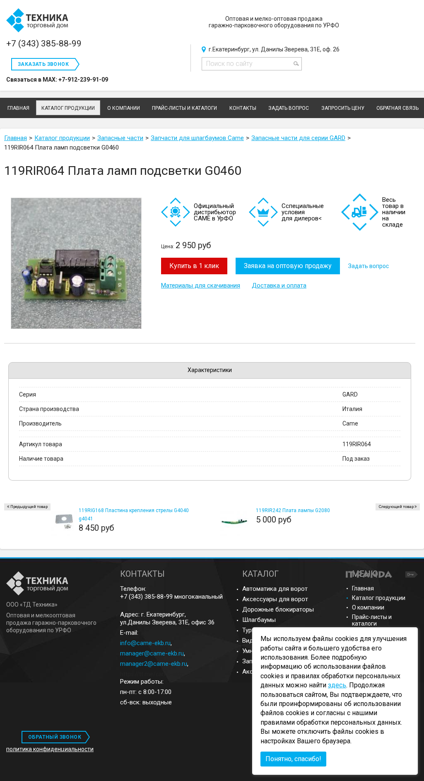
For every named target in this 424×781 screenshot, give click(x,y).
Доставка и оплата (279, 285)
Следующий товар (396, 506)
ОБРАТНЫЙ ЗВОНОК (54, 737)
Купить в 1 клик (194, 266)
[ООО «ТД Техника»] (37, 20)
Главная (363, 588)
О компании (368, 607)
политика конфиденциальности (50, 749)
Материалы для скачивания (200, 285)
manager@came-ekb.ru (152, 653)
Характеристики (210, 370)
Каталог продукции (68, 108)
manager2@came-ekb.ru (153, 663)
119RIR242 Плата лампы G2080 (293, 510)
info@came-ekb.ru (145, 643)
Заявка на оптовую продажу (288, 266)
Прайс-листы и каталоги (372, 620)
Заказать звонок (43, 64)
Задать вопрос (368, 266)
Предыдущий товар (29, 506)
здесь (337, 685)
